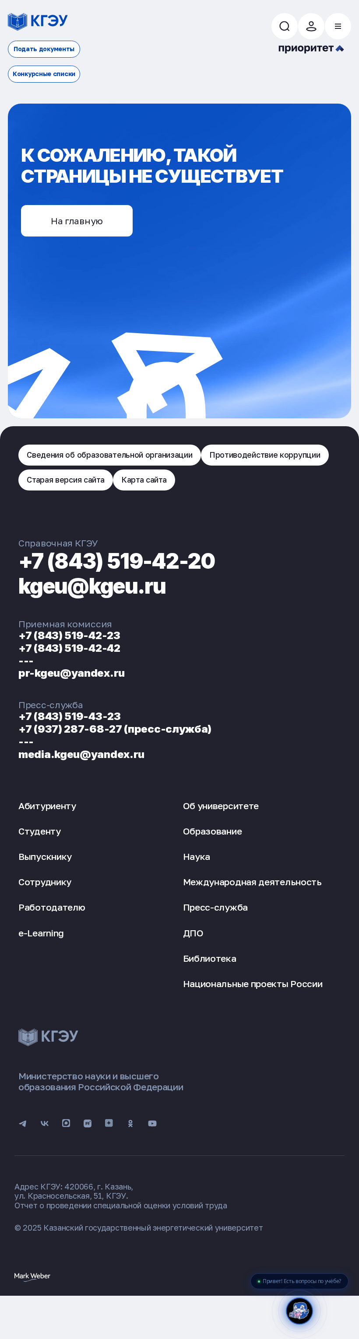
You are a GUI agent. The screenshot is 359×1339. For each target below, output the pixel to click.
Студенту (39, 831)
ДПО (193, 933)
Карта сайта (144, 479)
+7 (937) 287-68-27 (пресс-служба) (114, 729)
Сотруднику (44, 881)
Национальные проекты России (253, 983)
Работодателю (51, 907)
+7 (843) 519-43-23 (69, 716)
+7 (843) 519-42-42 (69, 648)
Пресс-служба (215, 907)
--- (26, 660)
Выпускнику (45, 856)
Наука (197, 856)
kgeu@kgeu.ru (91, 586)
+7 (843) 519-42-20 (116, 561)
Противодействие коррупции (264, 454)
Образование (212, 831)
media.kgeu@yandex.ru (81, 754)
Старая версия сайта (65, 479)
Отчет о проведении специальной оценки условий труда (120, 1205)
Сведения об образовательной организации (109, 454)
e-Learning (41, 933)
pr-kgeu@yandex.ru (71, 673)
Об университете (221, 805)
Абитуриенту (47, 805)
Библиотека (209, 958)
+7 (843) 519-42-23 (69, 635)
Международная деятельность (252, 881)
